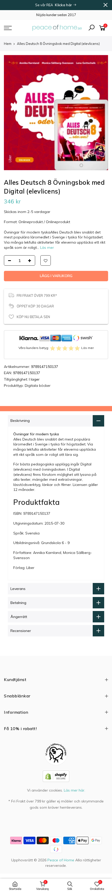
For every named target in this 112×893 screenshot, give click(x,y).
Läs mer (46, 247)
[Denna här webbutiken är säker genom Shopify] (56, 775)
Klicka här (64, 5)
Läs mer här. (74, 790)
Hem (7, 44)
